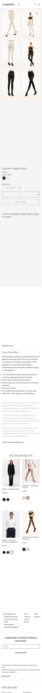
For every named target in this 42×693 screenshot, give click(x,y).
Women (36, 214)
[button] (37, 13)
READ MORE (6, 676)
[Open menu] (18, 4)
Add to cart (20, 202)
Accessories (15, 214)
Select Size (6, 184)
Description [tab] (7, 346)
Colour (4, 175)
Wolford (30, 214)
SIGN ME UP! (21, 653)
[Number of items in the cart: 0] (39, 4)
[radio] (4, 178)
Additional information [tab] (12, 442)
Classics (24, 214)
